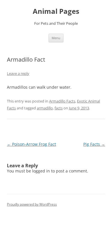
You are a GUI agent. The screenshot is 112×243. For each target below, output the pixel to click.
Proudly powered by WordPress (32, 204)
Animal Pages (56, 11)
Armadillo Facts (62, 101)
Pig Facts (94, 144)
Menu (56, 38)
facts (59, 108)
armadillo (45, 108)
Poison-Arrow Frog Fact (31, 144)
